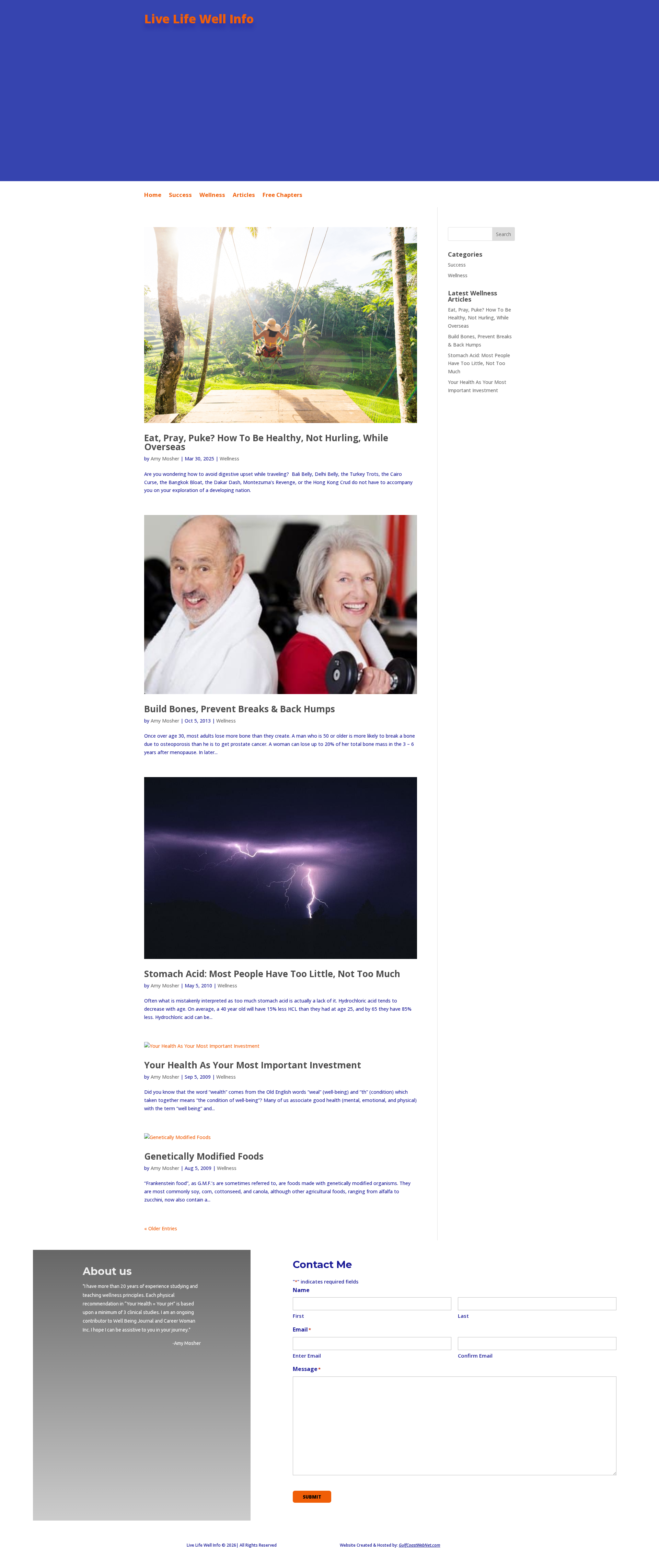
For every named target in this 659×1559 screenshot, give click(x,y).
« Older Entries (160, 1228)
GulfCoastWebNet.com (419, 1545)
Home (152, 195)
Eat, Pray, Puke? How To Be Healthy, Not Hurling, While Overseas (266, 442)
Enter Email (307, 1355)
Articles (244, 195)
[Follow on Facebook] (129, 1392)
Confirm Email (475, 1355)
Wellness (212, 195)
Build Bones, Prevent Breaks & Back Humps (239, 709)
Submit (312, 1497)
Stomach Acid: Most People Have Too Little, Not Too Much (272, 974)
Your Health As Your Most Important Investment (252, 1065)
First (298, 1315)
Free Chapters (282, 195)
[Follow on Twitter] (154, 1392)
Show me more (329, 142)
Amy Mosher (165, 458)
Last (463, 1315)
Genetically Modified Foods (204, 1156)
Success (180, 195)
